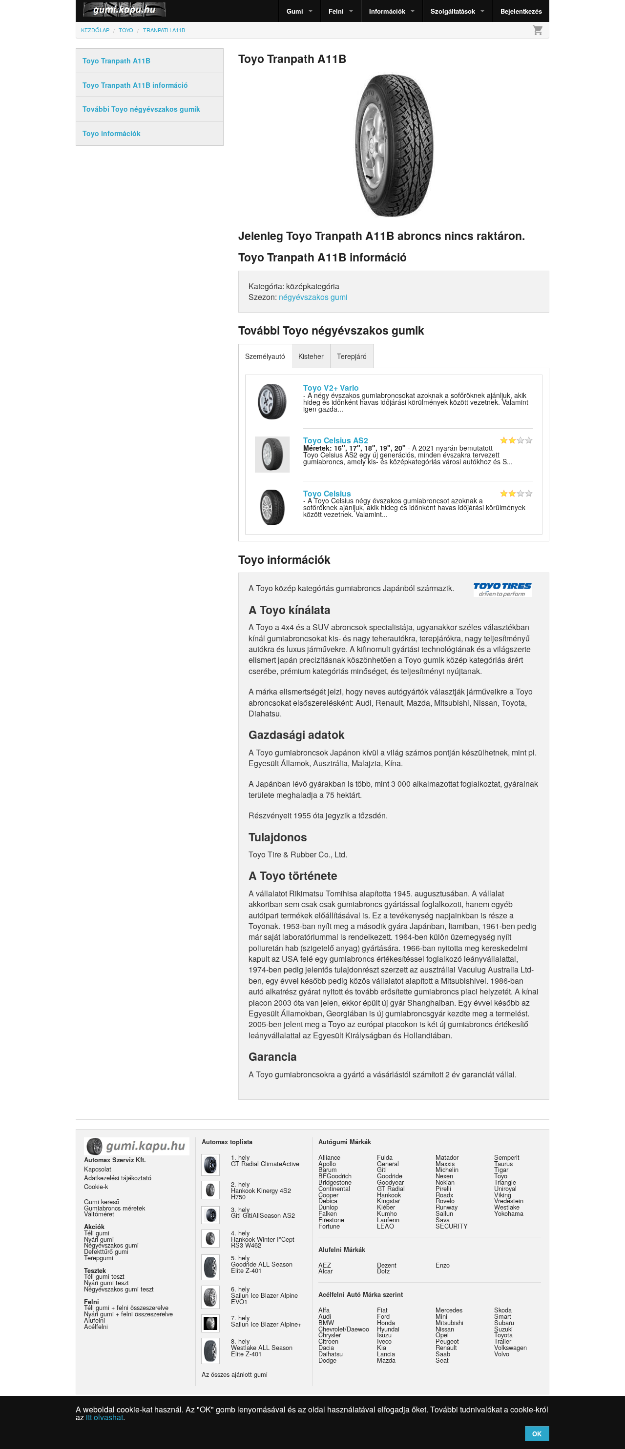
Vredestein (508, 1200)
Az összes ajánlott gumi (235, 1374)
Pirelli (443, 1188)
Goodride (389, 1175)
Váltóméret (99, 1213)
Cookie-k (96, 1186)
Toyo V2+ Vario (331, 387)
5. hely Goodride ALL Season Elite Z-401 (261, 1264)
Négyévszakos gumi (111, 1245)
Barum (327, 1169)
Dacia (326, 1347)
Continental (334, 1188)
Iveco (384, 1341)
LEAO (385, 1226)
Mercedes (449, 1309)
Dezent (386, 1265)
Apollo (327, 1163)
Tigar (501, 1169)
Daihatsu (330, 1353)
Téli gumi (96, 1232)
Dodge (327, 1360)
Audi (324, 1316)
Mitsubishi (449, 1322)
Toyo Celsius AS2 (335, 440)
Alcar (325, 1270)
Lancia (386, 1353)
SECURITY (452, 1226)
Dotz (383, 1270)
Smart (502, 1316)
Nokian (445, 1182)
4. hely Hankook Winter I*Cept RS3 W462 (262, 1239)
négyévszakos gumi (313, 296)
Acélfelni (96, 1326)
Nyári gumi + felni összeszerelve (128, 1313)
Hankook (389, 1194)
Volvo (501, 1353)
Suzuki (503, 1328)
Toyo (500, 1175)
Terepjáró (352, 356)
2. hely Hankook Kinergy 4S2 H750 (261, 1190)
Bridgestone (335, 1182)
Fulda (385, 1157)
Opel (442, 1334)
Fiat (382, 1309)
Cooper (328, 1194)
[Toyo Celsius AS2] (272, 453)
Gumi (295, 11)
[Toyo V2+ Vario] (272, 400)
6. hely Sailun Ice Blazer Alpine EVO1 (264, 1295)
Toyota (503, 1334)
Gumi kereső (101, 1201)
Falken (327, 1213)
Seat (442, 1360)
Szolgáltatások (453, 11)
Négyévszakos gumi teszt (119, 1288)
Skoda (503, 1309)
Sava (443, 1219)
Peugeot (447, 1341)
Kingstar (388, 1200)
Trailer (502, 1341)
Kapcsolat (97, 1168)
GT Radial (391, 1188)
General (388, 1163)
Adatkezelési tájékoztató (117, 1177)
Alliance (329, 1157)
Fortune (329, 1226)
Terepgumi (98, 1257)
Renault (446, 1347)
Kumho (387, 1213)
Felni (336, 11)
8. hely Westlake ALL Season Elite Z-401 (261, 1347)
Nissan (445, 1328)
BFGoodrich (335, 1175)
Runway (447, 1206)
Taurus (503, 1163)
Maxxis (445, 1163)
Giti (382, 1169)
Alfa (324, 1309)
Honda (386, 1322)
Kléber (386, 1206)
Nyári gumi (99, 1239)
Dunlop (328, 1206)
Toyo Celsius (327, 493)
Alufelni (94, 1320)
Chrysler (329, 1334)
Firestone (331, 1219)
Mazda (386, 1360)
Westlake (507, 1206)
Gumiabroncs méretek (114, 1207)
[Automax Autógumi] (100, 11)
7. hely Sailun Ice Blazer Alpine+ (266, 1321)
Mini (441, 1316)
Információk (387, 11)
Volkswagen (510, 1347)
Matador (447, 1157)
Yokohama (508, 1213)
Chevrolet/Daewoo (343, 1328)
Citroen (328, 1341)
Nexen (444, 1175)
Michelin (447, 1169)
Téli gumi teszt (104, 1276)
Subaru (504, 1322)
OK (537, 1433)
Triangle (505, 1182)
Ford (383, 1316)
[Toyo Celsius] (272, 506)
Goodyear (390, 1182)
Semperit (507, 1157)
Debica (327, 1200)
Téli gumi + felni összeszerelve (126, 1307)
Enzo (443, 1265)
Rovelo (445, 1200)
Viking (502, 1194)
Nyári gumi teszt (106, 1282)
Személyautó (265, 356)
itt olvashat (104, 1417)
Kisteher (311, 356)
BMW (326, 1322)
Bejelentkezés (521, 11)
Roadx (444, 1194)
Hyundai (388, 1328)
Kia (381, 1347)
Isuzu (384, 1334)
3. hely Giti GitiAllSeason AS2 (263, 1212)
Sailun (444, 1213)
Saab (443, 1353)
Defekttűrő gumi (106, 1251)
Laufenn (388, 1219)
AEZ (324, 1265)
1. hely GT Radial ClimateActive (265, 1160)
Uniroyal (505, 1188)
